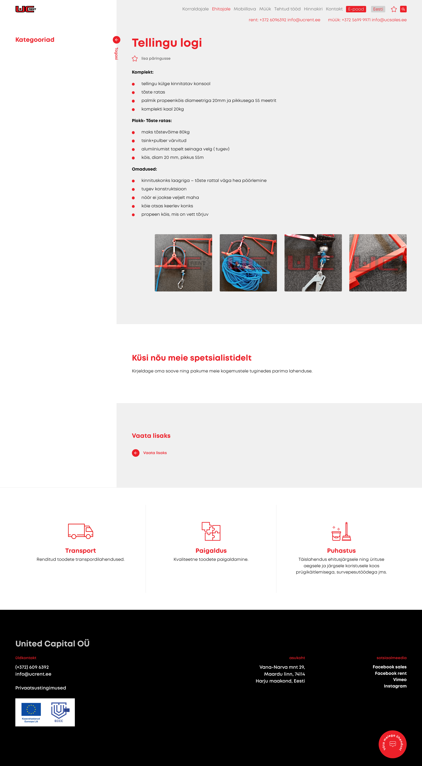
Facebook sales (390, 667)
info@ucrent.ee (303, 20)
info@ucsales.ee (389, 20)
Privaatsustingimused (40, 688)
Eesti (378, 9)
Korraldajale (195, 9)
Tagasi (116, 53)
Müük (265, 9)
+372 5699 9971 (356, 20)
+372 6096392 (273, 20)
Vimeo (400, 679)
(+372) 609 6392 (32, 667)
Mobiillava (245, 9)
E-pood (356, 9)
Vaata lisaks (155, 452)
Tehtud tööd (287, 9)
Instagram (395, 686)
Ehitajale (221, 9)
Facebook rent (391, 673)
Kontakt (334, 9)
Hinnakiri (313, 9)
